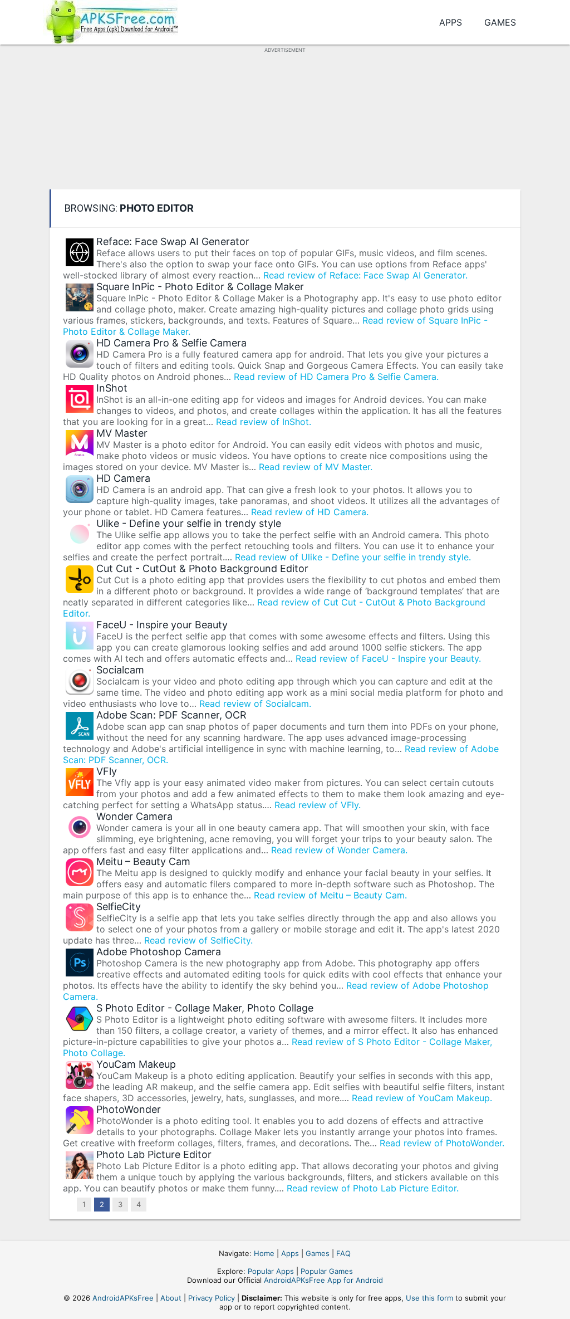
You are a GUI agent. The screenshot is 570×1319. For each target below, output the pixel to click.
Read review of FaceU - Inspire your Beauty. (388, 658)
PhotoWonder (128, 1109)
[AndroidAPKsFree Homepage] (110, 19)
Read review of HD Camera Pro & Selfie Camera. (336, 376)
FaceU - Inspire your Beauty (162, 625)
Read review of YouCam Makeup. (422, 1097)
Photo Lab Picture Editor (154, 1154)
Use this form (429, 1297)
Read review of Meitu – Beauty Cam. (330, 895)
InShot (111, 388)
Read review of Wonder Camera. (339, 850)
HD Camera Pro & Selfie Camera (171, 343)
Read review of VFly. (317, 804)
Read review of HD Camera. (309, 511)
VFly (106, 771)
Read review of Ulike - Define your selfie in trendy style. (353, 557)
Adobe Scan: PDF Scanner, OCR (171, 715)
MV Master (122, 433)
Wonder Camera (134, 816)
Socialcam (120, 670)
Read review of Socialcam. (255, 703)
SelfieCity (118, 906)
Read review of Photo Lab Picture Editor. (373, 1188)
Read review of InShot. (263, 421)
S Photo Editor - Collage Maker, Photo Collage (204, 1008)
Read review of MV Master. (315, 466)
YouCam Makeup (136, 1064)
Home (264, 1253)
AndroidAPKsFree (123, 1297)
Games (500, 22)
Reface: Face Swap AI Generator (172, 241)
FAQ (343, 1253)
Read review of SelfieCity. (198, 940)
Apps (450, 22)
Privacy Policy (211, 1297)
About (170, 1297)
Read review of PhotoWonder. (442, 1143)
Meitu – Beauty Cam (143, 861)
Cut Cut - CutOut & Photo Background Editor (202, 568)
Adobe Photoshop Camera (158, 952)
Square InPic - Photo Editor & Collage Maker (200, 286)
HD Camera (123, 478)
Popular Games (327, 1271)
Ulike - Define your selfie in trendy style (188, 523)
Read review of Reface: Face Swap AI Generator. (365, 275)
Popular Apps (271, 1271)
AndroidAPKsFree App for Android (323, 1280)
